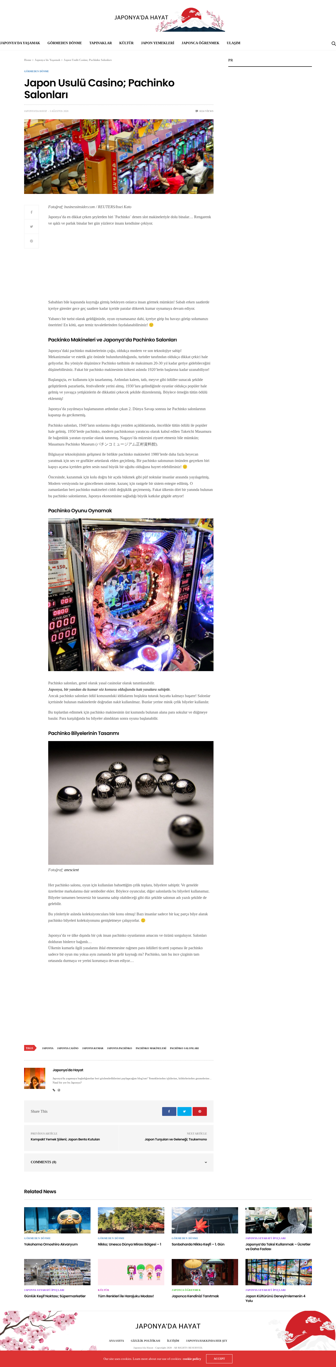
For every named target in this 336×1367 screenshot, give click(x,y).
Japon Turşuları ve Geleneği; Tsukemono (176, 1139)
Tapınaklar (100, 43)
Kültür (126, 43)
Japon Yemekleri (157, 43)
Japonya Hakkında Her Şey (206, 1340)
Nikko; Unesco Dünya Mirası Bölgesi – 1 (129, 1244)
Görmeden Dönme (64, 43)
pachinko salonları (184, 1048)
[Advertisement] (131, 264)
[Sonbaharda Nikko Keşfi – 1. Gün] (205, 1220)
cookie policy (192, 1359)
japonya (47, 1048)
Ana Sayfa (116, 1340)
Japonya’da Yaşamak (20, 43)
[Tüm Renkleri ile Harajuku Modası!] (131, 1272)
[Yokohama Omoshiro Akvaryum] (57, 1220)
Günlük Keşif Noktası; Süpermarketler (55, 1296)
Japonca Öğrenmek (200, 43)
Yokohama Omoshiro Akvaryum (51, 1244)
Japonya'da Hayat (35, 111)
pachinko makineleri (151, 1048)
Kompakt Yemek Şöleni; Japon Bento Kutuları (65, 1139)
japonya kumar (92, 1048)
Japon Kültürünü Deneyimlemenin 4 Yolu (275, 1298)
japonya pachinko (119, 1048)
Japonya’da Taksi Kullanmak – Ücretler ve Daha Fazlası (277, 1247)
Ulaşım (233, 43)
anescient (71, 870)
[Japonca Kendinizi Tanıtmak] (205, 1272)
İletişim (173, 1340)
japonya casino (67, 1048)
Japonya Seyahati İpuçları (265, 1238)
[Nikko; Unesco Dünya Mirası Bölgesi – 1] (131, 1220)
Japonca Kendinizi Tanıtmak (195, 1296)
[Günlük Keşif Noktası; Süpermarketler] (57, 1272)
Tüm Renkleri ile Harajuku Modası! (126, 1296)
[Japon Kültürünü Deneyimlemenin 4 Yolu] (278, 1272)
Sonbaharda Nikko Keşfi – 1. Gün (198, 1244)
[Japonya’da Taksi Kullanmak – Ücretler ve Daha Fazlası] (278, 1220)
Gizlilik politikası (145, 1340)
